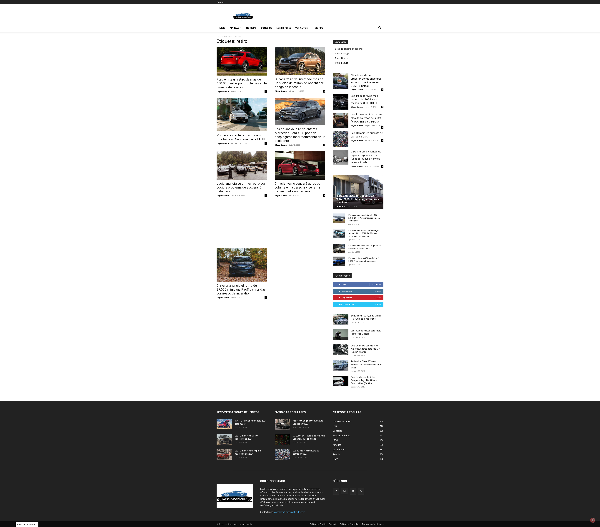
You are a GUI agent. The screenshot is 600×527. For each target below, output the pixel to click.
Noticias (251, 27)
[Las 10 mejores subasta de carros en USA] (340, 139)
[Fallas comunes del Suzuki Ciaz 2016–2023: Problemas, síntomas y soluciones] (358, 193)
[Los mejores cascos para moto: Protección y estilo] (340, 334)
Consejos (266, 27)
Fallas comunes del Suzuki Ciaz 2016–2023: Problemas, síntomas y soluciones (357, 199)
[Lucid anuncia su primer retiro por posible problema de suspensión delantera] (242, 165)
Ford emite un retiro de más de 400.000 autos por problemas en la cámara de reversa (242, 83)
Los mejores (283, 27)
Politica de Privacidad (349, 524)
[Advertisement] (326, 16)
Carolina (339, 206)
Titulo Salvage (342, 53)
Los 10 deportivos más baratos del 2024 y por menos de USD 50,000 (364, 99)
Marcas (234, 27)
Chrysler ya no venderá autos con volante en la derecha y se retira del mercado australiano (298, 187)
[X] (361, 491)
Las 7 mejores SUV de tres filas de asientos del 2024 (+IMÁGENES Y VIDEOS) (366, 118)
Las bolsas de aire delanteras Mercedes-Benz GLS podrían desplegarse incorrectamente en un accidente (300, 135)
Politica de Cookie (318, 524)
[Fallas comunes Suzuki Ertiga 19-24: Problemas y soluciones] (339, 248)
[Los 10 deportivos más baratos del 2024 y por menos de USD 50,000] (340, 102)
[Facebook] (336, 491)
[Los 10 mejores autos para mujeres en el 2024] (224, 454)
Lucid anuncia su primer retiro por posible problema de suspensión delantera (241, 187)
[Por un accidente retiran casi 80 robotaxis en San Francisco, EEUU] (242, 114)
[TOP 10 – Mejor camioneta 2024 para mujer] (224, 424)
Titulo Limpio (341, 58)
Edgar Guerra (223, 91)
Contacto (220, 2)
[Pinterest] (353, 491)
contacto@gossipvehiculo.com (289, 511)
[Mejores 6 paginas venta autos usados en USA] (282, 424)
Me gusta (376, 284)
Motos (319, 27)
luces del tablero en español (349, 48)
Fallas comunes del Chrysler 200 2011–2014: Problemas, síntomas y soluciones (364, 218)
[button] (379, 28)
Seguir (378, 291)
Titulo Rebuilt (341, 62)
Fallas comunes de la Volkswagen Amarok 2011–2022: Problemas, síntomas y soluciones (363, 233)
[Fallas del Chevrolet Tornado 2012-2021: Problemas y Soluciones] (339, 261)
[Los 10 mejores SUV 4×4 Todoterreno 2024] (224, 439)
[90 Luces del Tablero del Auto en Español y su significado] (282, 439)
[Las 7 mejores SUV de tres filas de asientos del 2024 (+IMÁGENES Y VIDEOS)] (340, 120)
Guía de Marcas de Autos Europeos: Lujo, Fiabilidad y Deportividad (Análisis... (364, 380)
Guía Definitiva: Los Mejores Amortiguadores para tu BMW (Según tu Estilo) (365, 348)
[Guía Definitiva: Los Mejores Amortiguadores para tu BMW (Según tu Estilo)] (340, 349)
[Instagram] (344, 491)
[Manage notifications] (592, 520)
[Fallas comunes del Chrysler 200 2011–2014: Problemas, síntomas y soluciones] (339, 218)
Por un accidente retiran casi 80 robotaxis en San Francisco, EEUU (241, 137)
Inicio (222, 27)
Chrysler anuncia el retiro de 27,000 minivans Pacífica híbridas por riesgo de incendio (241, 289)
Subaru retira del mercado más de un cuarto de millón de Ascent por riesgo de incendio (299, 83)
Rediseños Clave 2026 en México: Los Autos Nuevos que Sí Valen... (367, 364)
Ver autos (301, 27)
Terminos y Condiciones (372, 524)
